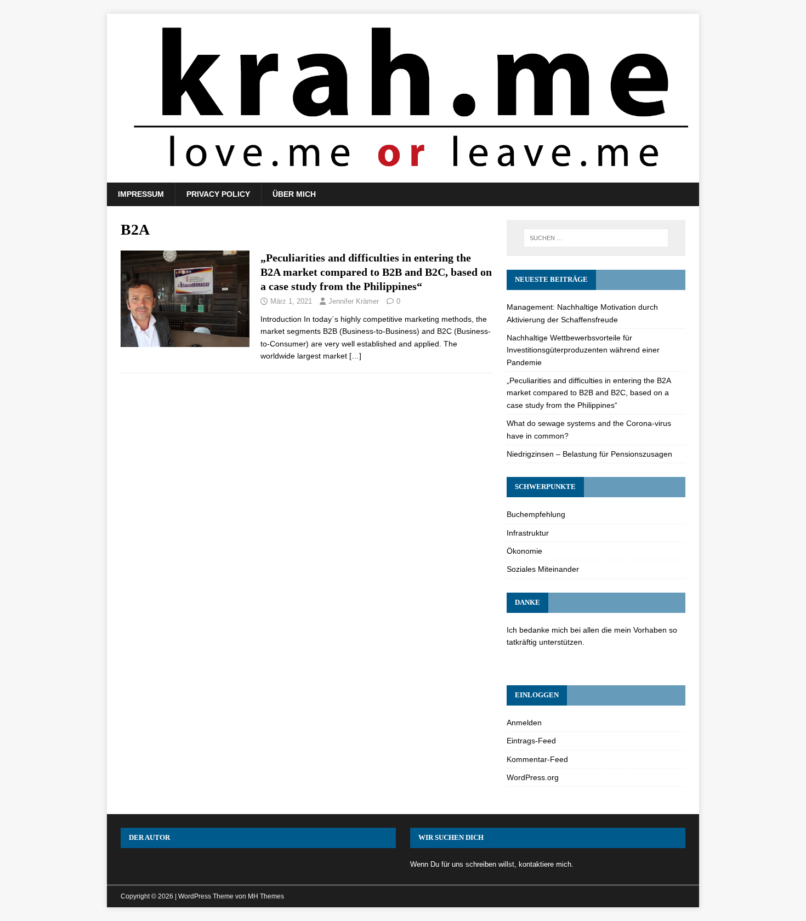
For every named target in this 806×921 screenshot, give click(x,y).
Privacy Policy (218, 194)
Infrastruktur (528, 532)
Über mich (294, 194)
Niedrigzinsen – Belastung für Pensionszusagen (589, 454)
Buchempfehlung (536, 514)
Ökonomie (524, 551)
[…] (355, 355)
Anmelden (524, 722)
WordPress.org (533, 777)
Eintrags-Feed (531, 740)
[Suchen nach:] (596, 238)
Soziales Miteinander (543, 569)
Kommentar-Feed (537, 759)
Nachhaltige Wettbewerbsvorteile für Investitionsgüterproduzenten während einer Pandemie (583, 350)
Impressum (141, 194)
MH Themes (266, 896)
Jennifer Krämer (353, 301)
